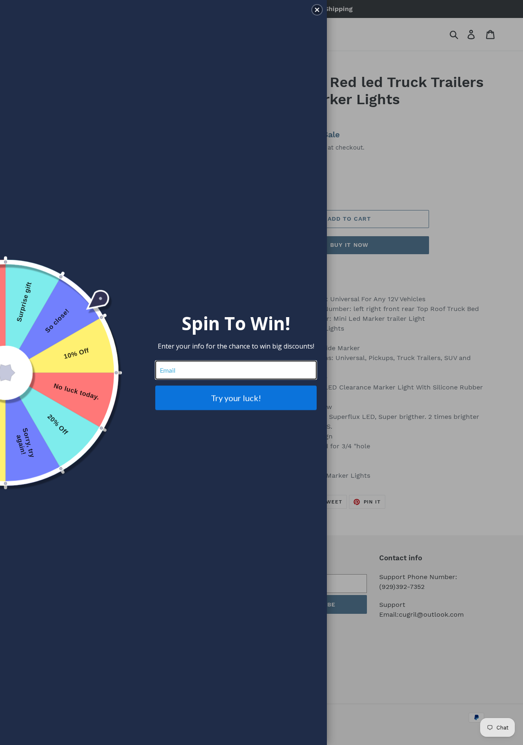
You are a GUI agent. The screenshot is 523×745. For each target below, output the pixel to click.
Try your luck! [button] (236, 398)
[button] (317, 10)
